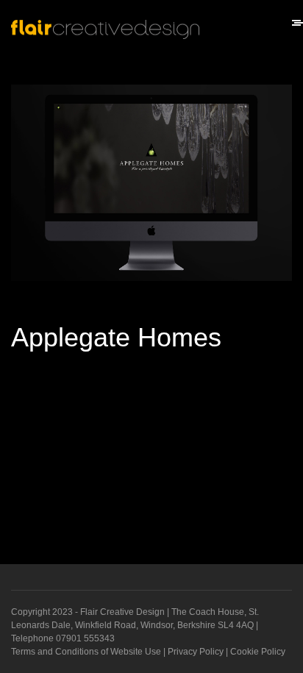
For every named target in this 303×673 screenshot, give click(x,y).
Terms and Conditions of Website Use (86, 652)
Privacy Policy (196, 652)
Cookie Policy (257, 652)
